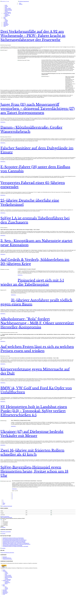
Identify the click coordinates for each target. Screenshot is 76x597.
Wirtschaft (5, 22)
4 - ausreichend (5, 522)
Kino (6, 19)
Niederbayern (7, 15)
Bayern (6, 16)
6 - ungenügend (5, 525)
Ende (4, 504)
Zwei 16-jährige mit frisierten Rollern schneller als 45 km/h (32, 452)
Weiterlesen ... (3, 122)
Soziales (6, 6)
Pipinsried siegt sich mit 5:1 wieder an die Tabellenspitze (32, 282)
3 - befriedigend (5, 521)
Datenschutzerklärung (7, 557)
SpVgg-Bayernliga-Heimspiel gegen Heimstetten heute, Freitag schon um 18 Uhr (34, 471)
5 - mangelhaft (4, 524)
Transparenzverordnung (7, 558)
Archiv (5, 26)
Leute (6, 7)
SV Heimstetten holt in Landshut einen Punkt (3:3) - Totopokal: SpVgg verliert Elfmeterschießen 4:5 (33, 411)
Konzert (6, 21)
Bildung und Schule (8, 10)
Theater (6, 20)
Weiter (4, 503)
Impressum (5, 556)
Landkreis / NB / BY (7, 13)
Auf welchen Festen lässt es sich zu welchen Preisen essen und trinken (37, 349)
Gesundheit (6, 23)
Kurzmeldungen (8, 12)
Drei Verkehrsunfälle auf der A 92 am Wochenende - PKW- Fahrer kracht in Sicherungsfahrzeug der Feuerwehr (32, 35)
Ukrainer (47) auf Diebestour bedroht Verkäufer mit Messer (31, 434)
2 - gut (3, 520)
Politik (6, 5)
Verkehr (6, 11)
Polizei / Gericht (8, 8)
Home (20, 3)
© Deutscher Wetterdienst (4, 516)
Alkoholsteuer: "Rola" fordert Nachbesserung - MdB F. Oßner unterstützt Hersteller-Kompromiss (37, 323)
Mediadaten (6, 25)
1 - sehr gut (4, 519)
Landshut (20, 4)
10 (3, 502)
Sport (5, 17)
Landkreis (6, 14)
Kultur (5, 18)
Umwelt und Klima (8, 9)
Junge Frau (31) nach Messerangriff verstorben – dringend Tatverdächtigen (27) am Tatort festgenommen (37, 108)
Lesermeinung (6, 24)
